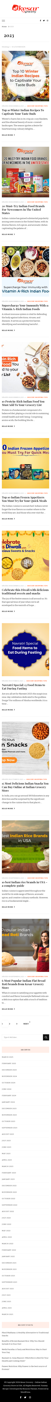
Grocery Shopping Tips (37, 106)
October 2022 (8, 1199)
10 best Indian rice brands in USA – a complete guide (24, 883)
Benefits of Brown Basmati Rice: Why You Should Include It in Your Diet (23, 1342)
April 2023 (7, 1160)
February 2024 (9, 1096)
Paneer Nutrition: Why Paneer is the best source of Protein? (24, 1367)
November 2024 (9, 1076)
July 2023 (6, 1141)
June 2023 (6, 1147)
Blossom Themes (30, 1389)
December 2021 (9, 1263)
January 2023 (8, 1179)
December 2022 (9, 1186)
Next (26, 1024)
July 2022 (6, 1218)
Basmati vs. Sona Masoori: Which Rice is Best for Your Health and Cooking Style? (25, 1359)
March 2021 (7, 1314)
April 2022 (7, 1237)
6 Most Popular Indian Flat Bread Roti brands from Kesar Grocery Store (23, 984)
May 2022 (6, 1231)
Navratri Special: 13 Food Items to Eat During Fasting (23, 686)
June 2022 (6, 1224)
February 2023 (9, 1173)
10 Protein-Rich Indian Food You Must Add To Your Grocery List (23, 403)
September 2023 (9, 1128)
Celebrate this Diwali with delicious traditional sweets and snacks (25, 591)
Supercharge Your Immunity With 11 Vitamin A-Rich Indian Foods (25, 307)
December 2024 (9, 1070)
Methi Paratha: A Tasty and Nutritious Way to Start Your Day (24, 1351)
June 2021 (6, 1302)
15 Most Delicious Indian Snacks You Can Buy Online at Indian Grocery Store (25, 786)
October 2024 (8, 1083)
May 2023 (6, 1154)
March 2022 (7, 1244)
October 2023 (8, 1121)
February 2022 (9, 1250)
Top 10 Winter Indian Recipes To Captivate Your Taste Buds (23, 111)
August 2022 (8, 1211)
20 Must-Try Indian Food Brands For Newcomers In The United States (23, 209)
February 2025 (9, 1064)
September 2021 (9, 1282)
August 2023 (8, 1134)
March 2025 (7, 1057)
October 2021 (8, 1276)
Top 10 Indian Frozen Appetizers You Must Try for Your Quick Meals (24, 499)
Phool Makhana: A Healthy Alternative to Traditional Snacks (25, 1334)
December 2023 (9, 1109)
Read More (7, 135)
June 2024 (6, 1089)
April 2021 (7, 1308)
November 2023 (9, 1115)
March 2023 (7, 1166)
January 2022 (8, 1257)
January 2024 (8, 1102)
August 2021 (8, 1289)
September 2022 (9, 1205)
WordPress (25, 1392)
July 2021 (6, 1295)
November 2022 (9, 1192)
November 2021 (9, 1269)
